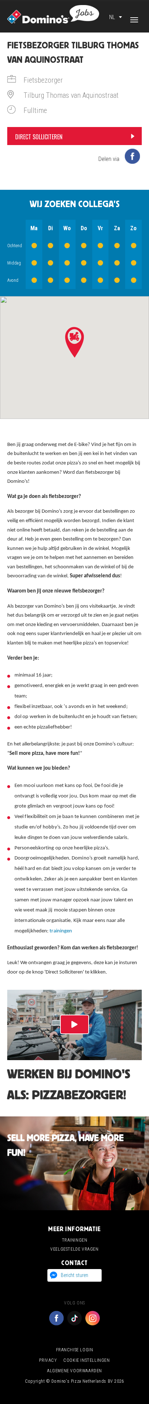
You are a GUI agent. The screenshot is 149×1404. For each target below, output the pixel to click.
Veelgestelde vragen (74, 1249)
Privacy (48, 1360)
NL (112, 17)
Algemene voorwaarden (74, 1370)
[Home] (53, 13)
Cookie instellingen (86, 1360)
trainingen (61, 931)
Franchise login (74, 1349)
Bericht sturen (74, 1275)
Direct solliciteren (39, 136)
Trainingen (75, 1240)
